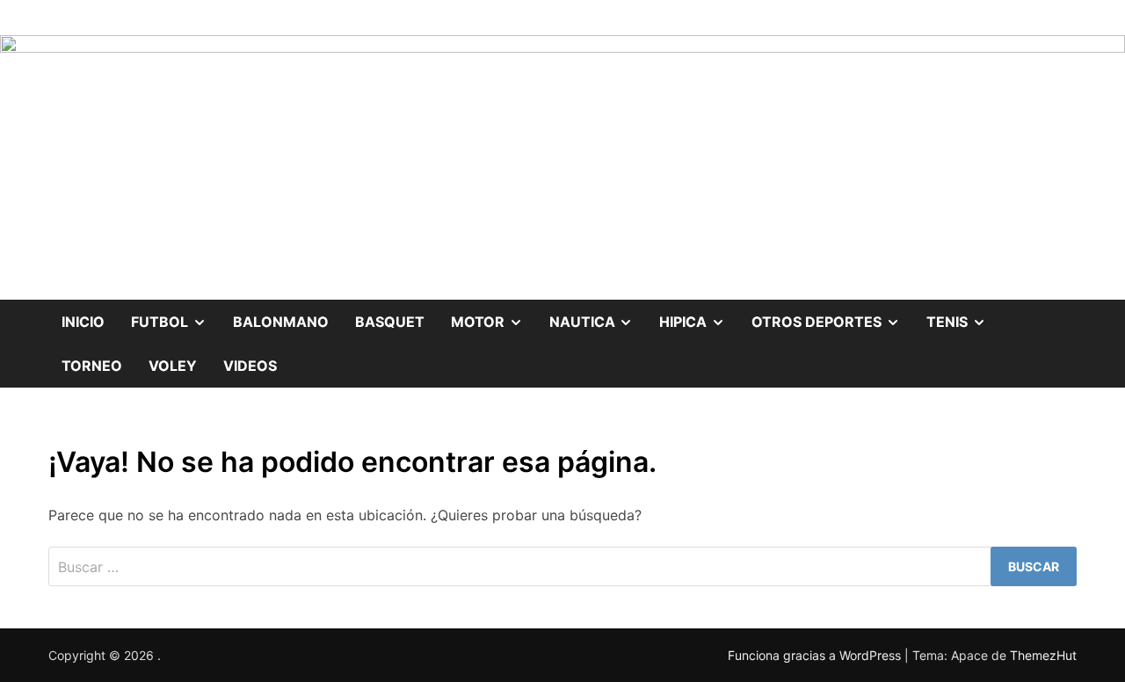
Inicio (83, 321)
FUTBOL (175, 315)
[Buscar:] (562, 566)
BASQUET (390, 321)
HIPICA (698, 315)
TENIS (962, 315)
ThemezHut (1043, 655)
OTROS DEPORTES (832, 315)
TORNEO (92, 365)
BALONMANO (281, 321)
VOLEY (173, 365)
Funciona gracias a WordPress (816, 655)
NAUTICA (598, 315)
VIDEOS (250, 365)
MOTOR (493, 315)
